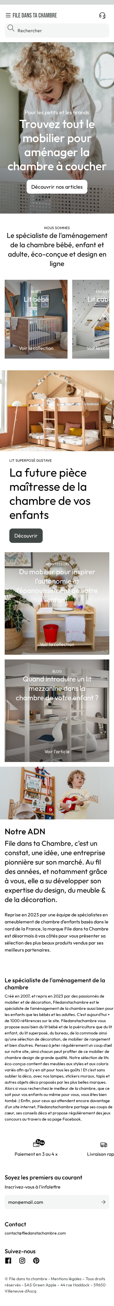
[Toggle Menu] (8, 15)
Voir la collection (36, 348)
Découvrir (26, 535)
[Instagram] (22, 1260)
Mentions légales (66, 1278)
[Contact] (102, 15)
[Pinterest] (36, 1260)
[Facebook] (8, 1260)
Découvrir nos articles (57, 186)
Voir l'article (57, 751)
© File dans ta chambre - (28, 1278)
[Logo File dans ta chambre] (35, 15)
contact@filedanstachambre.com (35, 1233)
